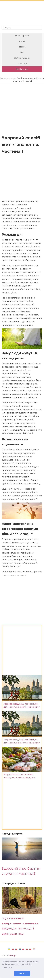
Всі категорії (22, 69)
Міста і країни (22, 36)
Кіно (22, 52)
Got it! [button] (22, 973)
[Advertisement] (22, 13)
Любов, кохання (22, 58)
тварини (22, 47)
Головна (4, 78)
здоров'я (14, 78)
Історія (22, 41)
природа (22, 63)
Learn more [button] (7, 967)
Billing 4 (12, 956)
